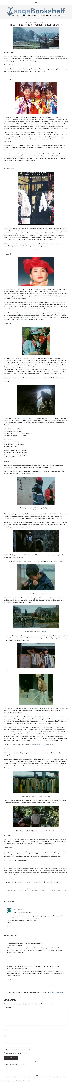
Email (6, 1036)
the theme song (22, 317)
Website (6, 1043)
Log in (37, 1075)
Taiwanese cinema (62, 890)
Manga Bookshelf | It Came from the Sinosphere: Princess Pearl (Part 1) (32, 966)
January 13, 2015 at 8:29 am (22, 912)
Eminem (16, 909)
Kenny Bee (44, 890)
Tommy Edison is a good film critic (43, 745)
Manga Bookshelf (36, 11)
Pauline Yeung (51, 890)
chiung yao (16, 890)
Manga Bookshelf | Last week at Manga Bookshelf (24, 943)
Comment (8, 1007)
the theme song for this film (22, 418)
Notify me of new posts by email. (17, 1053)
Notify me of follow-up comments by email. (21, 1050)
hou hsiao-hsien (35, 890)
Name (6, 1029)
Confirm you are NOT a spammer (15, 1064)
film (21, 890)
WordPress (44, 1077)
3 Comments (43, 22)
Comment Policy (58, 992)
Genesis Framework (58, 1077)
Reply (9, 926)
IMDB (59, 56)
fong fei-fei (26, 890)
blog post (17, 298)
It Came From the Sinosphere (39, 888)
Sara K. (36, 22)
